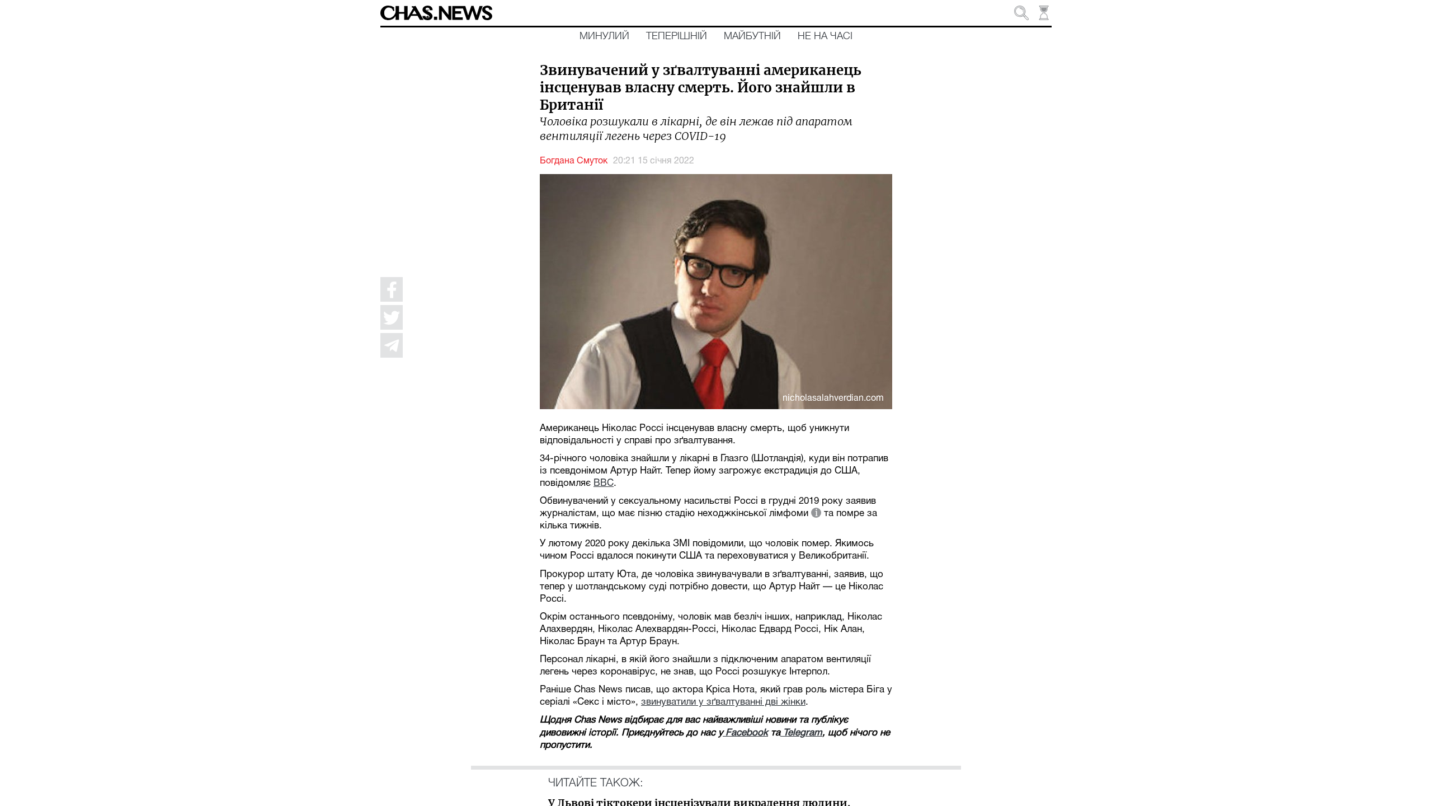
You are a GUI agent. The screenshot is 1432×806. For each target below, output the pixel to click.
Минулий (604, 36)
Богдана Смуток (573, 161)
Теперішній (676, 36)
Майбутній (752, 36)
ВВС (603, 483)
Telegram (801, 733)
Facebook (745, 733)
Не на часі (825, 36)
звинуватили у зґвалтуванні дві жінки (723, 702)
